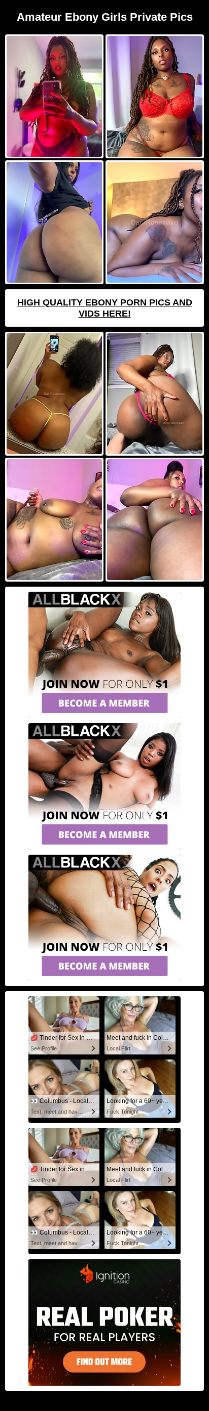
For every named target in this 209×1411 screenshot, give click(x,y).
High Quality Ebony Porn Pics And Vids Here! (104, 308)
